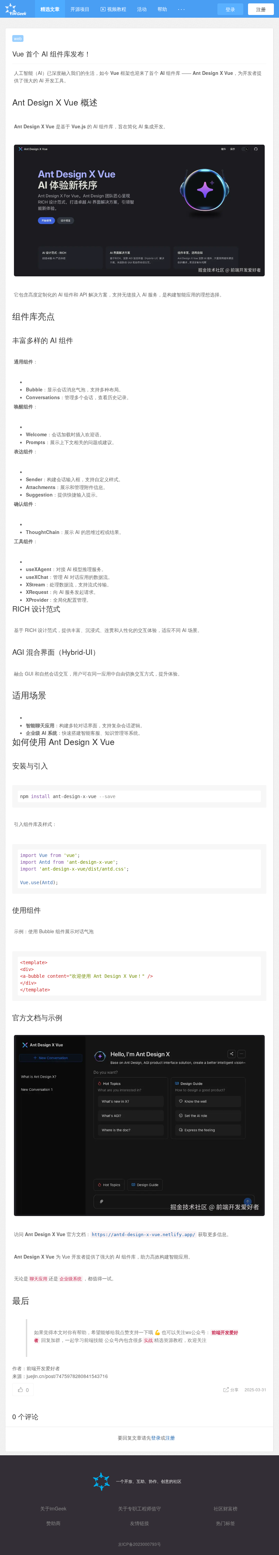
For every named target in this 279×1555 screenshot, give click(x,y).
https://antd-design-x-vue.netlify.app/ (143, 1234)
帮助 (162, 8)
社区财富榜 (225, 1508)
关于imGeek (53, 1508)
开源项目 (79, 8)
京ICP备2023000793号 (139, 1544)
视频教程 (116, 8)
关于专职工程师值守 (139, 1508)
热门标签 (225, 1523)
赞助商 (53, 1523)
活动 (142, 8)
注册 (261, 9)
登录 (230, 9)
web (18, 38)
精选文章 (50, 8)
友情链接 (139, 1523)
